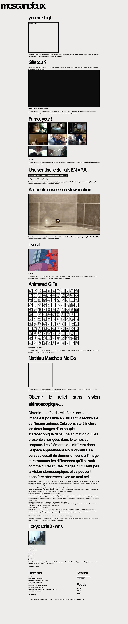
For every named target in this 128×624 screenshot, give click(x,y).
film (93, 276)
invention (37, 113)
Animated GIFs (42, 283)
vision (30, 520)
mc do (94, 389)
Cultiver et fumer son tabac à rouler (38, 580)
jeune (89, 562)
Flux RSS (79, 594)
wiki (70, 599)
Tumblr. (79, 592)
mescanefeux (22, 5)
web (45, 113)
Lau (43, 162)
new (42, 113)
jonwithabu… (32, 559)
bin (72, 599)
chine (87, 182)
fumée (86, 162)
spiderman (31, 278)
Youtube (79, 588)
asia (81, 562)
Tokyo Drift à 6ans (45, 526)
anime (83, 182)
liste (93, 350)
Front (79, 54)
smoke (93, 162)
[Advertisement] (64, 611)
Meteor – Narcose (33, 584)
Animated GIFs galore (36, 347)
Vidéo (97, 237)
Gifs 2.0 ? (37, 62)
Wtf (96, 182)
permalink (59, 56)
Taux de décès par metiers (35, 591)
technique (96, 519)
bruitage (85, 276)
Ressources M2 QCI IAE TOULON (37, 586)
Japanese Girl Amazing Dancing (39, 179)
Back (72, 237)
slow (94, 237)
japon (92, 182)
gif (92, 54)
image (94, 111)
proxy (76, 599)
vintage (37, 278)
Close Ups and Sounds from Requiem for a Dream (42, 589)
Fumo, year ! (40, 118)
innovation (31, 113)
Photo (31, 159)
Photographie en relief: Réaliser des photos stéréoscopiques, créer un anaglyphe (51, 516)
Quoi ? (30, 577)
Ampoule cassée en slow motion (59, 189)
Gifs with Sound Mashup (35, 108)
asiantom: (33, 547)
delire (90, 276)
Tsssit (34, 244)
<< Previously (32, 594)
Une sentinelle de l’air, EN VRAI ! (58, 169)
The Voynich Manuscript (35, 582)
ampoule (83, 237)
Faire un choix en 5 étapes (35, 578)
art (83, 162)
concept (88, 519)
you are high (40, 17)
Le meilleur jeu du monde (35, 587)
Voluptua (30, 599)
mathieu (90, 389)
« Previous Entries (33, 566)
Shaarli (79, 590)
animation (86, 350)
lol (86, 389)
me (46, 599)
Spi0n (46, 108)
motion (90, 237)
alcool (89, 54)
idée (90, 111)
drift (84, 562)
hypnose (96, 54)
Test (29, 56)
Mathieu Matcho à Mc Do (52, 358)
